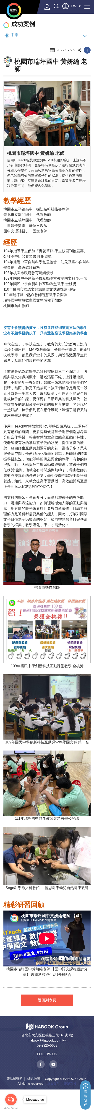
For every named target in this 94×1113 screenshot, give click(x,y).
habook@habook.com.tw (47, 1040)
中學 (14, 34)
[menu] (87, 7)
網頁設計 (53, 1083)
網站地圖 (33, 1079)
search (56, 6)
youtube (53, 1064)
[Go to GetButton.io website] (11, 1108)
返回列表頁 (47, 1000)
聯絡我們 (85, 1098)
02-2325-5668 (47, 1045)
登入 (47, 6)
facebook (87, 50)
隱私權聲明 (15, 1079)
